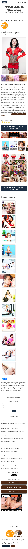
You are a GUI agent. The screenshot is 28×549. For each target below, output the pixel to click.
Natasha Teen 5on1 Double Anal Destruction (11, 458)
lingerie (15, 387)
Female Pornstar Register (7, 32)
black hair (12, 383)
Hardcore (7, 387)
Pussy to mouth (21, 388)
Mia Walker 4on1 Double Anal (8, 461)
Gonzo (2, 387)
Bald (5, 383)
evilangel (5, 31)
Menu (5, 2)
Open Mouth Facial (12, 388)
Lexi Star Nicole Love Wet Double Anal (10, 448)
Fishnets (23, 385)
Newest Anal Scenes (14, 483)
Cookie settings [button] (6, 545)
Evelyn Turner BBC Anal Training (8, 465)
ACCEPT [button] (13, 545)
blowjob (17, 383)
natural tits (20, 387)
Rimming (3, 390)
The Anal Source (14, 8)
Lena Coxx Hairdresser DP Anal (8, 441)
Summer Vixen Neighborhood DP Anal (9, 445)
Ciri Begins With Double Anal (7, 455)
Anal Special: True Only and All (14, 487)
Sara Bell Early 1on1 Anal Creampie (9, 451)
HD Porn (11, 387)
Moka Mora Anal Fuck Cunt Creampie (9, 468)
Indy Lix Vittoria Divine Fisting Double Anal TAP (12, 438)
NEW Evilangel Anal (14, 491)
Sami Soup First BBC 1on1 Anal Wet (9, 435)
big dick (8, 383)
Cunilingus (7, 385)
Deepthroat (13, 385)
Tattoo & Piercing (16, 390)
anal (2, 383)
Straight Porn (9, 390)
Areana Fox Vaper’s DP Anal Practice (9, 428)
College (3, 385)
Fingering (18, 385)
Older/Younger (4, 388)
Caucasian (21, 383)
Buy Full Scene (2, 276)
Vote (14, 411)
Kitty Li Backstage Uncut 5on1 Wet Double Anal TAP (13, 420)
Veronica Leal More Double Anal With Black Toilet (12, 431)
